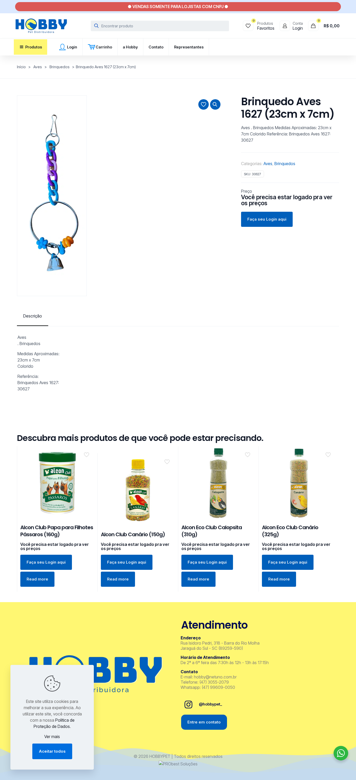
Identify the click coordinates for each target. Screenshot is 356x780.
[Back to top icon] (331, 769)
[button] (215, 104)
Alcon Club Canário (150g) (133, 534)
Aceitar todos (52, 751)
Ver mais (52, 736)
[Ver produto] (87, 464)
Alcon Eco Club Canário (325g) (290, 531)
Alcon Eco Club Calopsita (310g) (211, 531)
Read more (37, 579)
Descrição (32, 316)
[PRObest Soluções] (178, 763)
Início (21, 67)
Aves (37, 67)
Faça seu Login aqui (266, 219)
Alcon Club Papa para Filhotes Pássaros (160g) (56, 531)
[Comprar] (87, 453)
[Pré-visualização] (87, 476)
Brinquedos (60, 67)
